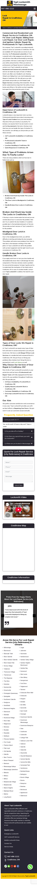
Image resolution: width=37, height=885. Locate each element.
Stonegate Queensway (11, 693)
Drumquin (23, 714)
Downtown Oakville (26, 717)
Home (4, 27)
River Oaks (7, 721)
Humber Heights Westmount (25, 664)
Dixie (21, 728)
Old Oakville (7, 751)
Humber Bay (24, 668)
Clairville (22, 747)
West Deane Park (9, 663)
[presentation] (2, 615)
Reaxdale (6, 733)
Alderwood (23, 795)
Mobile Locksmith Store (12, 840)
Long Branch (7, 797)
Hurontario (23, 653)
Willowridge (7, 647)
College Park (24, 737)
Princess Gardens (9, 739)
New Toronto (8, 757)
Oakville (6, 754)
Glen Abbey (23, 677)
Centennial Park (25, 765)
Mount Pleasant (9, 760)
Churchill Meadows (26, 756)
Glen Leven (23, 674)
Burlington (23, 774)
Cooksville (23, 734)
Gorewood (23, 671)
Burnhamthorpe (25, 771)
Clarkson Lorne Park (26, 741)
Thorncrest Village (9, 672)
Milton (6, 779)
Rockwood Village (9, 718)
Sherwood (7, 711)
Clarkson (23, 744)
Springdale (7, 696)
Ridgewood (7, 724)
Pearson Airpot (8, 745)
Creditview (9, 27)
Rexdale (6, 730)
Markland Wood (8, 791)
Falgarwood (23, 686)
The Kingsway (8, 678)
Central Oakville (25, 759)
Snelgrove (7, 702)
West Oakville (8, 656)
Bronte (22, 780)
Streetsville (7, 690)
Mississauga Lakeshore (11, 769)
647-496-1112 (7, 8)
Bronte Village (24, 777)
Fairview (22, 689)
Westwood (7, 650)
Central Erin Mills (25, 762)
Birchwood (23, 789)
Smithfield (7, 705)
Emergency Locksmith (11, 834)
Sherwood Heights (9, 708)
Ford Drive (23, 683)
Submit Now (18, 485)
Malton (6, 794)
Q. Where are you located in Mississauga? (18, 443)
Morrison (6, 763)
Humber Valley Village (27, 660)
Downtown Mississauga (24, 721)
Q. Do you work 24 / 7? (12, 420)
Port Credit (7, 742)
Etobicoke (23, 696)
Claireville (23, 750)
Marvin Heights (8, 788)
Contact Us (8, 843)
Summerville (7, 687)
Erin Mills (23, 705)
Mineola (6, 772)
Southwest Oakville (10, 699)
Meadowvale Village (10, 782)
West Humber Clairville (10, 660)
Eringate (22, 699)
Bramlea (22, 786)
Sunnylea (6, 684)
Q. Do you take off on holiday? (14, 431)
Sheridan (6, 714)
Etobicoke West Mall (26, 692)
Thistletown (7, 675)
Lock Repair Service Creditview (20, 27)
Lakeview (23, 650)
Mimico (6, 776)
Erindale (22, 702)
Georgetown (24, 680)
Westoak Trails (8, 653)
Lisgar (22, 647)
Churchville (23, 753)
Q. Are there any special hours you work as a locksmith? (17, 437)
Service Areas (8, 846)
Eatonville (23, 708)
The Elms (6, 681)
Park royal (7, 748)
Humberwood (24, 656)
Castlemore (23, 768)
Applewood (23, 792)
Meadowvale (8, 785)
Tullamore (7, 669)
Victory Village (8, 666)
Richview (6, 727)
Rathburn (6, 736)
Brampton (23, 783)
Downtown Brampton (26, 725)
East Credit (23, 711)
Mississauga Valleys (10, 766)
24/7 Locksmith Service (11, 837)
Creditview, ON (13, 859)
